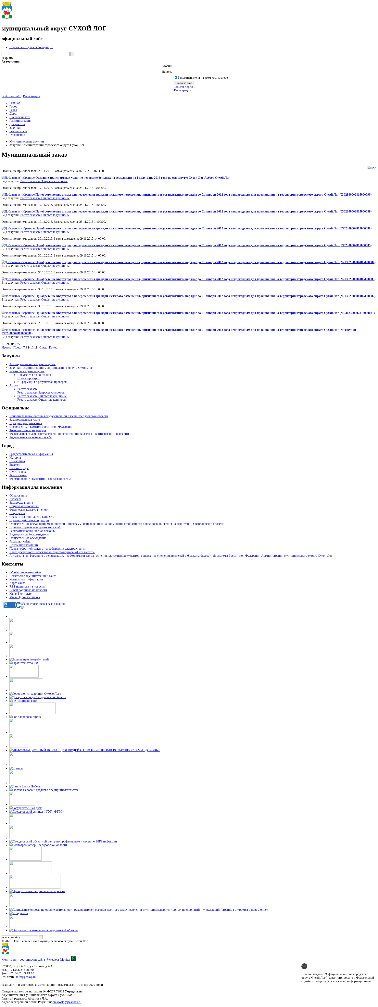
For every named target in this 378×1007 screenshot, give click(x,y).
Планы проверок (28, 378)
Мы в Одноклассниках (24, 597)
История (15, 457)
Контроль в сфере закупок (26, 371)
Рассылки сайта (20, 541)
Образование (18, 495)
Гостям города (19, 468)
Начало (6, 347)
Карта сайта (17, 583)
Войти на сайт (11, 96)
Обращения (17, 134)
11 (35, 347)
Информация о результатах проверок (42, 381)
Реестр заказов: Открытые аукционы (44, 198)
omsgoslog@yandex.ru (67, 1002)
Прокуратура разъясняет (25, 423)
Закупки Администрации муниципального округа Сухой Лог (51, 367)
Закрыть (7, 58)
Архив (13, 385)
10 (31, 347)
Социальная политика (24, 506)
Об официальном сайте (25, 572)
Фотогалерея (18, 475)
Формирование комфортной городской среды (40, 478)
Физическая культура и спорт (29, 509)
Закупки (15, 127)
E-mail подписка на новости (28, 590)
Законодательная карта (24, 419)
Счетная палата (19, 117)
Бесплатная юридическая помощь (32, 530)
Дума (13, 113)
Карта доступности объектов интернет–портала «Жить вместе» (52, 552)
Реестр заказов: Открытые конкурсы (41, 399)
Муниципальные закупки (26, 141)
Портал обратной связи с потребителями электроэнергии (47, 548)
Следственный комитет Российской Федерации (41, 426)
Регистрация (182, 90)
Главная (14, 103)
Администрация (20, 120)
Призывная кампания (23, 545)
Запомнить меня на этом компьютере (203, 77)
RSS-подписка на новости (27, 586)
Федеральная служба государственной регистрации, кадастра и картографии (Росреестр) (69, 433)
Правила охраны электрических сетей (35, 527)
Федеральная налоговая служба (30, 437)
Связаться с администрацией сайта (32, 576)
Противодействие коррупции (29, 520)
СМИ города (18, 471)
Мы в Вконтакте (20, 593)
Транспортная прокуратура (27, 430)
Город (13, 106)
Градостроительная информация (31, 454)
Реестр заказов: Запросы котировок (44, 181)
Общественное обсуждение (27, 538)
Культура (15, 499)
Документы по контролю (34, 374)
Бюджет (14, 464)
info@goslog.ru (26, 976)
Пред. (17, 347)
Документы (17, 124)
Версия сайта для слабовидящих (31, 47)
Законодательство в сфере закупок (32, 364)
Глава (13, 110)
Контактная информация (26, 579)
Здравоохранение (21, 502)
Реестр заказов (27, 389)
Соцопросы (17, 513)
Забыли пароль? (184, 86)
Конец (53, 347)
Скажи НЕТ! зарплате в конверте (31, 516)
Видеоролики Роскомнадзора (29, 534)
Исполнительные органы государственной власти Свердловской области (58, 416)
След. (43, 347)
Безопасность (18, 131)
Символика (17, 461)
